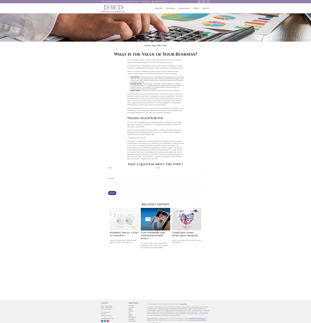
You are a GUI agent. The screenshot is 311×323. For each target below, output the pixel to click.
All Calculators (132, 321)
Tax (129, 312)
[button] (158, 8)
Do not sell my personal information (197, 320)
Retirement (131, 306)
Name (110, 168)
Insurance (131, 311)
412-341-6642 (146, 1)
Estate (130, 309)
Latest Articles (132, 317)
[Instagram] (108, 321)
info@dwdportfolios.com (160, 1)
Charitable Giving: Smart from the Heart (185, 234)
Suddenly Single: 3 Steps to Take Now (124, 234)
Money (130, 314)
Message (111, 178)
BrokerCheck (183, 304)
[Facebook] (204, 1)
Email (158, 168)
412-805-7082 (108, 307)
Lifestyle (131, 316)
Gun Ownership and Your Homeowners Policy (153, 235)
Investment (131, 307)
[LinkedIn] (199, 1)
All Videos (131, 319)
